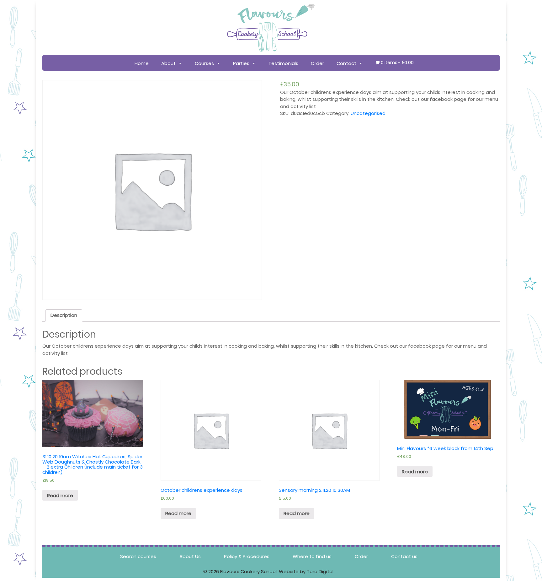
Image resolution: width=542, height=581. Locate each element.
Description (63, 315)
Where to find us (312, 556)
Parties (241, 63)
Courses (204, 63)
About (168, 63)
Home (142, 63)
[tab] (63, 315)
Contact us (404, 556)
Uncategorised (368, 113)
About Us (190, 556)
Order (317, 63)
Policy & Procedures (246, 556)
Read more (60, 495)
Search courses (138, 556)
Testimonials (283, 63)
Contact (346, 63)
